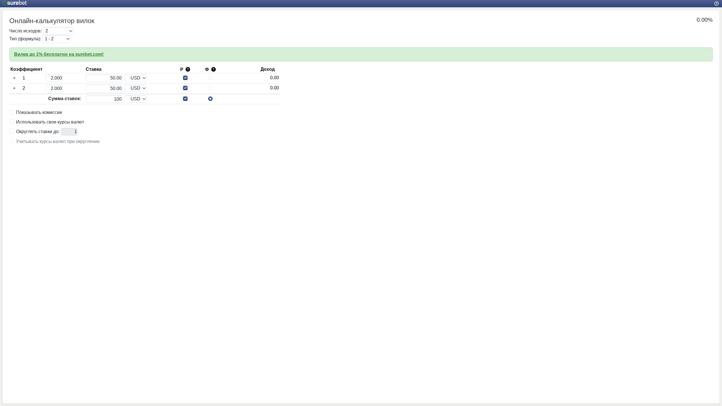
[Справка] (716, 3)
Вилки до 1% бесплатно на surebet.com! (59, 54)
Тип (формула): (25, 39)
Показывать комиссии (39, 112)
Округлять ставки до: (38, 131)
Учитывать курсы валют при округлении (58, 141)
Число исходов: (25, 31)
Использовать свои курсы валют (50, 122)
